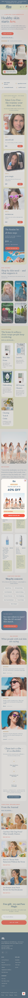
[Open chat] (23, 993)
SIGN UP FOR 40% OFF (14, 515)
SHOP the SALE (14, 484)
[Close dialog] (25, 480)
